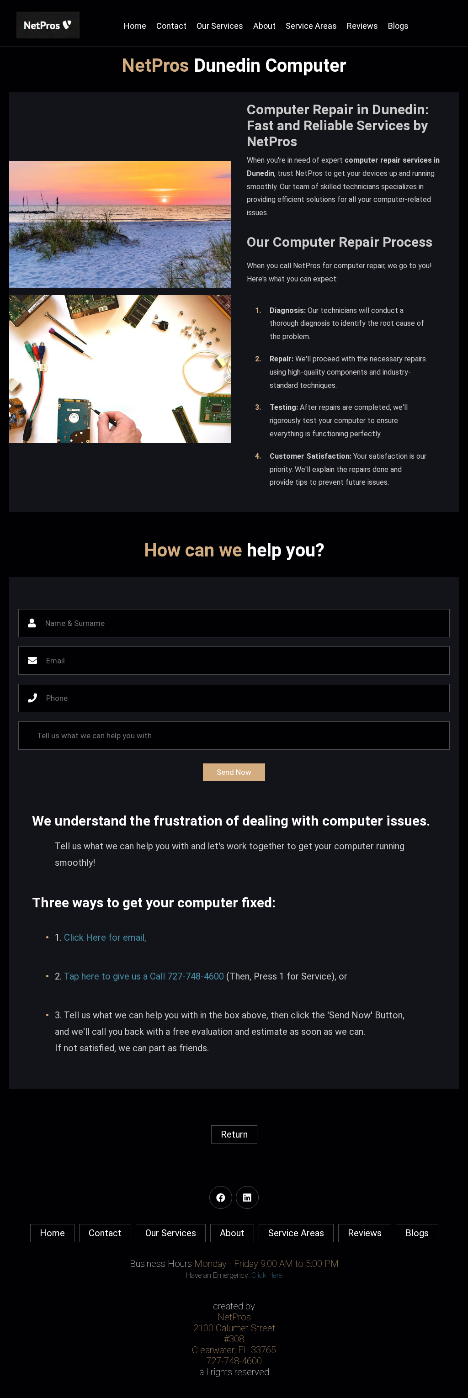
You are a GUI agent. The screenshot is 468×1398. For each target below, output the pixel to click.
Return (234, 1134)
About (264, 26)
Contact (171, 26)
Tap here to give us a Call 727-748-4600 (144, 976)
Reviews (362, 26)
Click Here (266, 1275)
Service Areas (311, 26)
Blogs (398, 26)
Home (135, 26)
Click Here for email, (105, 937)
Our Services (220, 26)
